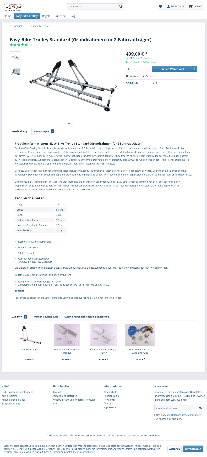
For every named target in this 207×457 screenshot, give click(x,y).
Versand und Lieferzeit (65, 395)
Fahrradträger (30, 349)
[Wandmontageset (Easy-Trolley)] (67, 335)
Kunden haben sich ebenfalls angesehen (86, 316)
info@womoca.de (11, 403)
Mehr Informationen (84, 451)
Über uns (109, 403)
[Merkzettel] (160, 6)
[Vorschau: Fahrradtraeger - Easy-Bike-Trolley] (15, 57)
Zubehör (19, 316)
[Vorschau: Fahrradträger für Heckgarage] (15, 71)
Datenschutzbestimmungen (186, 414)
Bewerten (150, 76)
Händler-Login (111, 395)
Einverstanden (193, 448)
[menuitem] (95, 6)
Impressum (110, 407)
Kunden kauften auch (46, 316)
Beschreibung (19, 131)
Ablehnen (174, 448)
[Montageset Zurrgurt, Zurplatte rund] (140, 335)
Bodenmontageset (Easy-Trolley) (103, 351)
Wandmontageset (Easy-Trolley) (67, 351)
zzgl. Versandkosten (145, 58)
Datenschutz (110, 391)
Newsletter (109, 399)
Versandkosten (96, 435)
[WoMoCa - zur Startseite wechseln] (12, 7)
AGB (55, 403)
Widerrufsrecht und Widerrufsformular (74, 399)
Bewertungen (43, 131)
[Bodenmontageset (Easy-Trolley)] (103, 335)
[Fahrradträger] (30, 335)
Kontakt (57, 391)
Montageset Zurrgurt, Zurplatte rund (140, 351)
